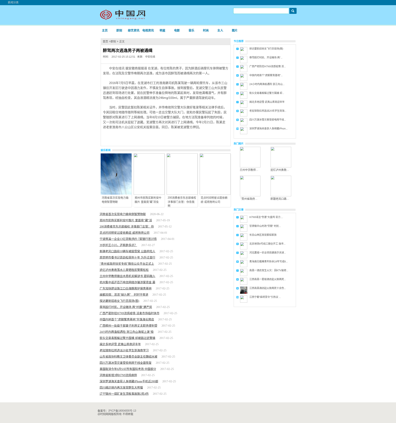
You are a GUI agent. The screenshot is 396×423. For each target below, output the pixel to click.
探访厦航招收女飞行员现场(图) (119, 300)
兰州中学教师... (249, 169)
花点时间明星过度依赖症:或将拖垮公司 (125, 232)
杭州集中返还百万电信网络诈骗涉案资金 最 (127, 282)
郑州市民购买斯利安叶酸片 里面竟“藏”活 (126, 220)
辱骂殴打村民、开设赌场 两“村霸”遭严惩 (126, 307)
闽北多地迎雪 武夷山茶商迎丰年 (120, 344)
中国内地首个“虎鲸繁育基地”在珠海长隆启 (127, 319)
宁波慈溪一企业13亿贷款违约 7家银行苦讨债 (128, 239)
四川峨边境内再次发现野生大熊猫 (121, 387)
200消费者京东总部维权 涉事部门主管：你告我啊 (182, 201)
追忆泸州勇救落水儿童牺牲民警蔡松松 (124, 269)
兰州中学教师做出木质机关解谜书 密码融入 (127, 276)
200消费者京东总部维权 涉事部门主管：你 (127, 226)
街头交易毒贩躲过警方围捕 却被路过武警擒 (127, 338)
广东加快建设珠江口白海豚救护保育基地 (126, 288)
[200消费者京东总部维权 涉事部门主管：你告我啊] (182, 193)
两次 (125, 137)
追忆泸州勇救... (279, 169)
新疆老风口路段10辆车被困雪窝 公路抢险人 (127, 251)
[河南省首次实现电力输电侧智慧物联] (116, 193)
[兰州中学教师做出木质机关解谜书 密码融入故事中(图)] (250, 166)
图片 (235, 30)
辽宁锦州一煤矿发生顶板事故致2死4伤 (124, 393)
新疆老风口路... (279, 198)
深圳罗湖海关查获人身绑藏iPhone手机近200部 (129, 381)
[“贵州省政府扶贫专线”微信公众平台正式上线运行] (250, 195)
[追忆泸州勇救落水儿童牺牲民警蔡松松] (280, 166)
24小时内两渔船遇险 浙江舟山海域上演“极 (127, 331)
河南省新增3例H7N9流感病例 (118, 375)
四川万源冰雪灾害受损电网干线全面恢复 (126, 362)
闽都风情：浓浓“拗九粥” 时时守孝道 (124, 294)
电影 (177, 30)
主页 (105, 30)
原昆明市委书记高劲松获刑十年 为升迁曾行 (127, 257)
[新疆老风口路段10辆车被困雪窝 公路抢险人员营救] (280, 195)
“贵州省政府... (249, 198)
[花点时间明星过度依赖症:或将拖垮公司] (215, 193)
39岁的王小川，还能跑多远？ (118, 245)
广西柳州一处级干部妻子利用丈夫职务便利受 (128, 325)
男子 (132, 137)
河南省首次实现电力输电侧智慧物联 (123, 214)
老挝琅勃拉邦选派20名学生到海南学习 (124, 350)
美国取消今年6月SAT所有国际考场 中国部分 (128, 369)
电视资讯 (148, 30)
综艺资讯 (133, 30)
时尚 (206, 30)
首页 (105, 41)
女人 (220, 30)
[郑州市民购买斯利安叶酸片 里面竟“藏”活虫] (149, 193)
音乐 (191, 30)
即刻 (119, 30)
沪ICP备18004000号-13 (122, 410)
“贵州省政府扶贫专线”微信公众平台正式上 (127, 263)
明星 (162, 30)
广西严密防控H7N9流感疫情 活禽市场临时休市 (129, 313)
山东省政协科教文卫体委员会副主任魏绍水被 (128, 356)
